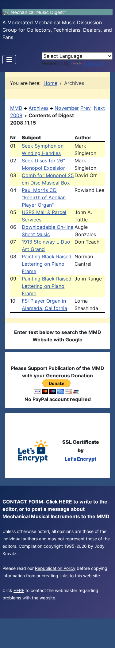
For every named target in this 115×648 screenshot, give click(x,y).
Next (99, 108)
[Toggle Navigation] (9, 59)
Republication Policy (55, 568)
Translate (93, 63)
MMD (16, 108)
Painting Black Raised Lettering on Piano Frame (46, 263)
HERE (65, 502)
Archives (38, 108)
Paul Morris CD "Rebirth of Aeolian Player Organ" (44, 197)
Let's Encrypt (80, 459)
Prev (85, 108)
